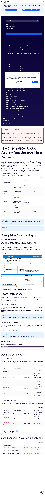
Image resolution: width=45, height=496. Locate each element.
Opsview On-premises (12, 5)
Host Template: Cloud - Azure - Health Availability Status (18, 45)
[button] (42, 493)
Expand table (40, 177)
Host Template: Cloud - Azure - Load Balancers (16, 49)
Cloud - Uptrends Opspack (11, 98)
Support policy (27, 133)
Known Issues (6, 123)
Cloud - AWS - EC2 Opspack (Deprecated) (14, 110)
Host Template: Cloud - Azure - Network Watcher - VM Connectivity (20, 56)
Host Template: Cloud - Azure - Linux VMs (15, 47)
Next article (39, 459)
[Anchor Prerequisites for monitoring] (35, 235)
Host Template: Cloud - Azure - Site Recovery (16, 66)
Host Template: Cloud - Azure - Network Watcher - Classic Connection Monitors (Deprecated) (23, 54)
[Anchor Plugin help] (16, 430)
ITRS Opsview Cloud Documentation (30, 9)
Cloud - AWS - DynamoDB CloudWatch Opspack (15, 104)
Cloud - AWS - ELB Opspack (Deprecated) (14, 114)
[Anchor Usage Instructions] (25, 293)
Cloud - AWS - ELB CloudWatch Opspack (14, 112)
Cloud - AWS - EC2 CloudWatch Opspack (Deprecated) (17, 106)
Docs (5, 5)
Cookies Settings (11, 85)
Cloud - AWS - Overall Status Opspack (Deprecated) (16, 116)
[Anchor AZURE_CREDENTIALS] (17, 358)
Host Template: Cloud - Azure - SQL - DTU (15, 68)
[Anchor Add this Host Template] (17, 304)
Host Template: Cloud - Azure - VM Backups (16, 88)
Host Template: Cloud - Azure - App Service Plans (17, 34)
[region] (22, 80)
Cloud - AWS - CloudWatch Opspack (13, 102)
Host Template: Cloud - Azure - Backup (15, 37)
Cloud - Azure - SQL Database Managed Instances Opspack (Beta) (19, 92)
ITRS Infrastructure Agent (8, 118)
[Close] (38, 73)
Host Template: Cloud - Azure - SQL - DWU (15, 70)
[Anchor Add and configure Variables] (20, 322)
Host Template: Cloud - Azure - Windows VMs (16, 90)
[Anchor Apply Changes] (12, 341)
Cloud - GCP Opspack (10, 94)
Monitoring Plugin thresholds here (19, 229)
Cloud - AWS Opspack (10, 24)
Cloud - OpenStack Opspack (11, 96)
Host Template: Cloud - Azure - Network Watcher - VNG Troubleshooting (22, 60)
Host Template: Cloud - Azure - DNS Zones (15, 41)
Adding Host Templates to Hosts (34, 317)
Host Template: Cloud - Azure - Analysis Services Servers (18, 30)
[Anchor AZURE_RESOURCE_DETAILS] (21, 400)
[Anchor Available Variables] (25, 354)
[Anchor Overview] (14, 157)
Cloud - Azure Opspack (10, 26)
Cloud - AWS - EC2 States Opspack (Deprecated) (15, 108)
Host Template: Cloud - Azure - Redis (14, 64)
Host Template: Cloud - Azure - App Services (16, 36)
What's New (5, 120)
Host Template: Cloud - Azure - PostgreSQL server (17, 62)
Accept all (35, 81)
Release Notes (6, 121)
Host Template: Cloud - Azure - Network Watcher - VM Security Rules (21, 58)
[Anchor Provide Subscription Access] (21, 239)
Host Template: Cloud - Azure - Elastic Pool (16, 43)
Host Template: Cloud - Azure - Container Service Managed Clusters (21, 39)
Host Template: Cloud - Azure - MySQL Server (16, 51)
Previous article (7, 459)
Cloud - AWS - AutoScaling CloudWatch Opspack (15, 100)
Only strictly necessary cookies (23, 81)
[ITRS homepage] (5, 1)
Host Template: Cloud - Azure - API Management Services (18, 32)
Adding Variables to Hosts (33, 336)
